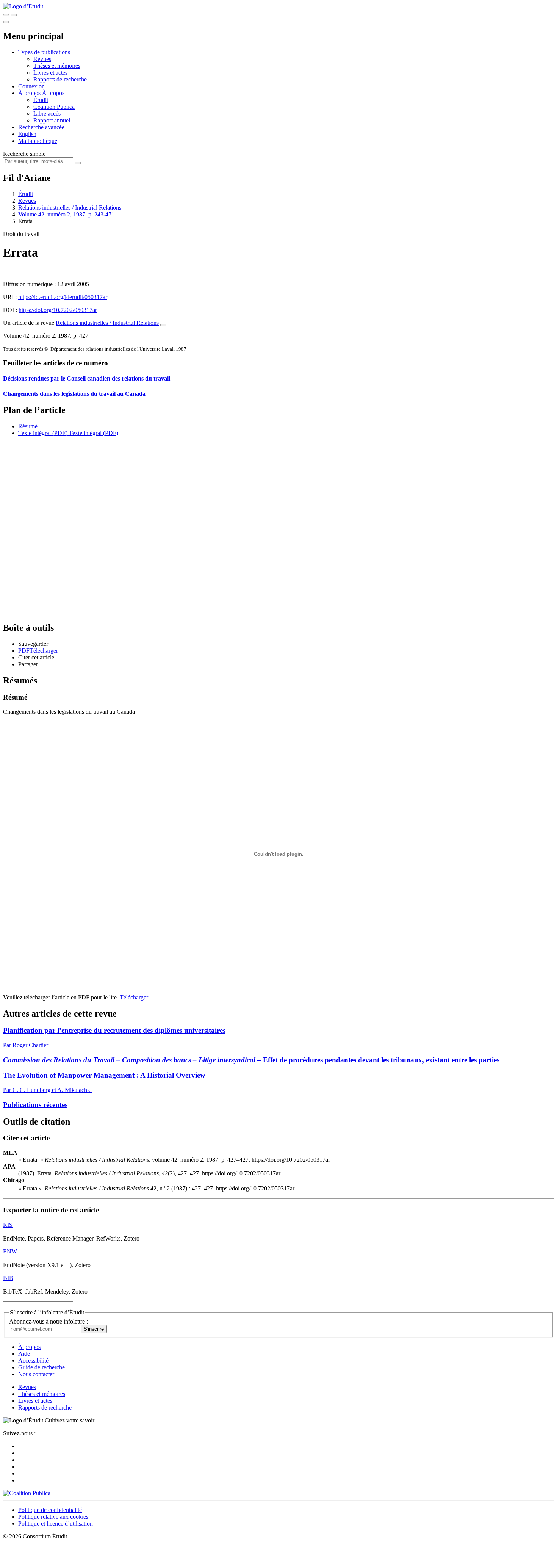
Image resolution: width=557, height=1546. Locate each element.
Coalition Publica (54, 106)
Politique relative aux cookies (53, 1516)
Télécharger (134, 997)
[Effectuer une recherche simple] (6, 15)
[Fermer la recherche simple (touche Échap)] (14, 15)
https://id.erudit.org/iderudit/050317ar (62, 297)
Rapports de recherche (60, 79)
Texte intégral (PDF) (42, 433)
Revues (42, 59)
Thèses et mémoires (56, 66)
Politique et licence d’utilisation (55, 1523)
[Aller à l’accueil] (23, 6)
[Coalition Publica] (26, 1493)
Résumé (28, 426)
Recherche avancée (41, 127)
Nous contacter (36, 1374)
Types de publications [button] (44, 52)
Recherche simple (24, 153)
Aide (24, 1353)
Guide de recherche (41, 1367)
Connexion (31, 86)
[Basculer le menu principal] (6, 22)
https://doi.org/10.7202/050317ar (58, 310)
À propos (53, 93)
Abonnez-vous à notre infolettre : (48, 1321)
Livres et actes (50, 72)
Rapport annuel (51, 120)
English (27, 134)
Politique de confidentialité (50, 1510)
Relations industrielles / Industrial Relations (69, 207)
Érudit (40, 100)
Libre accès (47, 113)
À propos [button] (30, 93)
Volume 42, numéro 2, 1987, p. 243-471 (66, 214)
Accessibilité (33, 1360)
